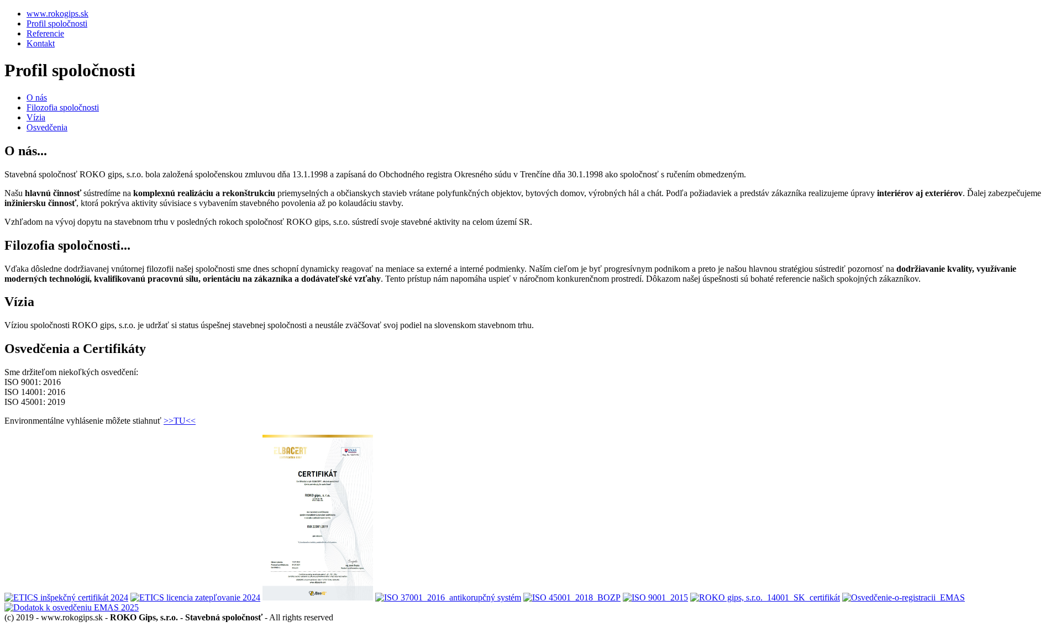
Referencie (45, 33)
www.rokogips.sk (57, 13)
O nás (37, 97)
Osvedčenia (47, 127)
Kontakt (41, 43)
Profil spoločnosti (57, 23)
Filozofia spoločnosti (63, 107)
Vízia (36, 117)
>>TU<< (180, 420)
